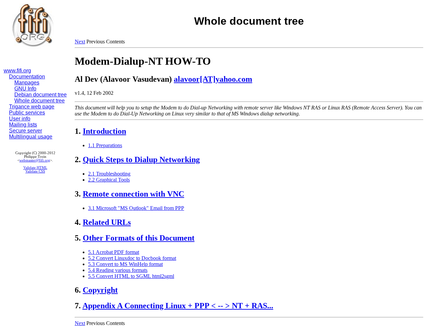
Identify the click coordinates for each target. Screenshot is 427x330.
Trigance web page (31, 106)
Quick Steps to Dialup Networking (141, 159)
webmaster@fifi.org (34, 160)
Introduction (104, 131)
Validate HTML (35, 168)
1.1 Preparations (105, 145)
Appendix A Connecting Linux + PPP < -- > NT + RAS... (177, 305)
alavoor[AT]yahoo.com (213, 79)
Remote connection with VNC (133, 194)
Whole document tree (39, 100)
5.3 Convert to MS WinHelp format (125, 264)
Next (80, 41)
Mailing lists (23, 124)
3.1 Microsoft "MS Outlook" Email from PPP (136, 208)
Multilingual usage (30, 136)
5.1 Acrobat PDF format (113, 252)
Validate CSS (35, 171)
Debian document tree (40, 94)
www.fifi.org (17, 70)
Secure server (25, 130)
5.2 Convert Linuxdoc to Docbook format (132, 258)
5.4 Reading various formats (117, 270)
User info (19, 118)
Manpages (26, 82)
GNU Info (25, 88)
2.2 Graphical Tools (109, 180)
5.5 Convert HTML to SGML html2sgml (131, 276)
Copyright (100, 290)
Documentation (27, 76)
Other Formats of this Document (138, 238)
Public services (27, 112)
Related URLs (107, 222)
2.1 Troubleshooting (109, 174)
